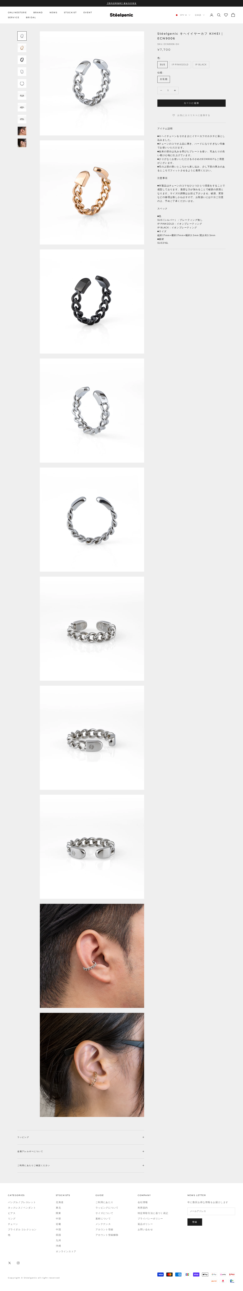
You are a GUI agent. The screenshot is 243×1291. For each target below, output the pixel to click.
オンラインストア (66, 1251)
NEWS (54, 12)
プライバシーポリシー (150, 1218)
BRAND (38, 12)
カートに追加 (191, 103)
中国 (58, 1229)
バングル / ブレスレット (22, 1202)
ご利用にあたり (104, 1202)
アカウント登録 (104, 1229)
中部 (58, 1218)
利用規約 (143, 1207)
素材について (103, 1218)
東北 (58, 1207)
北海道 (59, 1202)
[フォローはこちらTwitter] (9, 1263)
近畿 (58, 1224)
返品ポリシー (145, 1224)
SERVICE (13, 17)
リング (12, 1218)
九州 (58, 1240)
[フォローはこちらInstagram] (18, 1263)
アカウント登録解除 (107, 1235)
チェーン (13, 1224)
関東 (58, 1213)
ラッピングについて (107, 1207)
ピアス (12, 1213)
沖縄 (58, 1245)
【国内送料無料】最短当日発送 (121, 3)
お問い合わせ (145, 1229)
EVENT (87, 12)
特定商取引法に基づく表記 (153, 1213)
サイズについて (104, 1213)
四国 (58, 1235)
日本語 (198, 15)
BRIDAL (31, 17)
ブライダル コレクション (22, 1229)
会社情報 (143, 1202)
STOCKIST (70, 12)
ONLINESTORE (17, 12)
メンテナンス (103, 1224)
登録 (194, 1222)
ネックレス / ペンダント (22, 1207)
